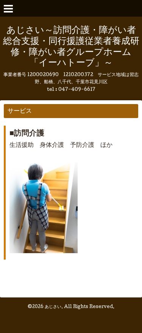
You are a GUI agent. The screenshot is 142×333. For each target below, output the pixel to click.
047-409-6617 (76, 89)
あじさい (53, 307)
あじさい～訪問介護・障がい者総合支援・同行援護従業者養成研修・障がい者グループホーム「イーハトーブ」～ (71, 47)
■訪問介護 (26, 134)
